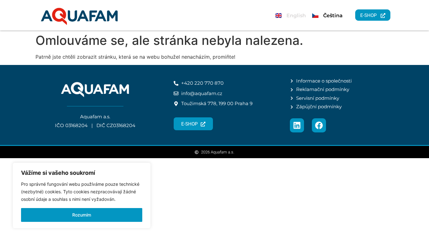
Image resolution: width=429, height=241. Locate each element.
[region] (82, 195)
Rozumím (81, 214)
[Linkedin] (297, 125)
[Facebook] (319, 125)
